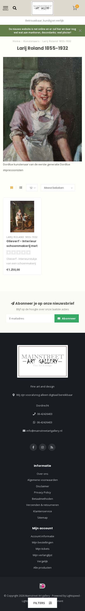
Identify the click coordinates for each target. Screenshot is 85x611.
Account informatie (42, 536)
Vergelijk (42, 561)
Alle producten (42, 567)
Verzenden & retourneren (42, 505)
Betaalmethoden (42, 499)
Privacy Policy (42, 492)
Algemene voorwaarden (42, 480)
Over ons (42, 474)
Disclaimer (42, 486)
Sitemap (42, 517)
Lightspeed (73, 595)
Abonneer (68, 318)
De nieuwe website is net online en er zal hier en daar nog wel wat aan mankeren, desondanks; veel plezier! (42, 30)
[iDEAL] (42, 586)
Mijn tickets (43, 549)
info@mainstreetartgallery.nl (44, 431)
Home (16, 41)
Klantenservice (42, 511)
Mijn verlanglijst (42, 555)
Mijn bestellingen (42, 542)
